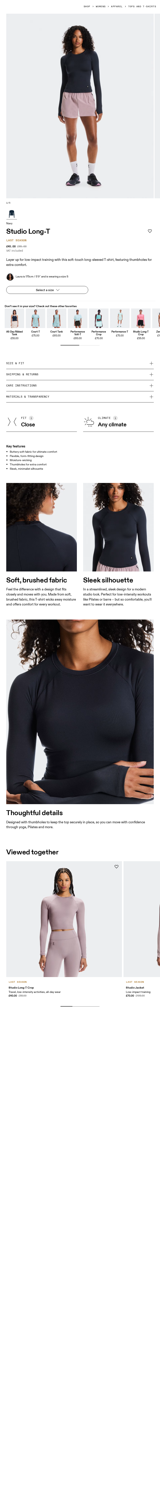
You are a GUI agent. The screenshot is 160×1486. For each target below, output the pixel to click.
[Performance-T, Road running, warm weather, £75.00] (120, 318)
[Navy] (11, 213)
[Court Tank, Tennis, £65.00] (56, 318)
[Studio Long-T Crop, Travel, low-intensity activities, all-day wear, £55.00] (141, 318)
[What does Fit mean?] (31, 418)
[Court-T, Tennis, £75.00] (35, 318)
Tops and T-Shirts (142, 6)
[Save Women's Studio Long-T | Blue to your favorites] (150, 231)
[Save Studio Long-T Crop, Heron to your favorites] (116, 867)
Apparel (117, 6)
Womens (101, 6)
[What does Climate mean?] (115, 418)
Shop (87, 6)
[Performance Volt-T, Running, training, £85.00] (77, 318)
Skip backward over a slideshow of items (39, 1000)
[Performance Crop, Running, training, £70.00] (98, 318)
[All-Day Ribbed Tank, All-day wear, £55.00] (14, 318)
